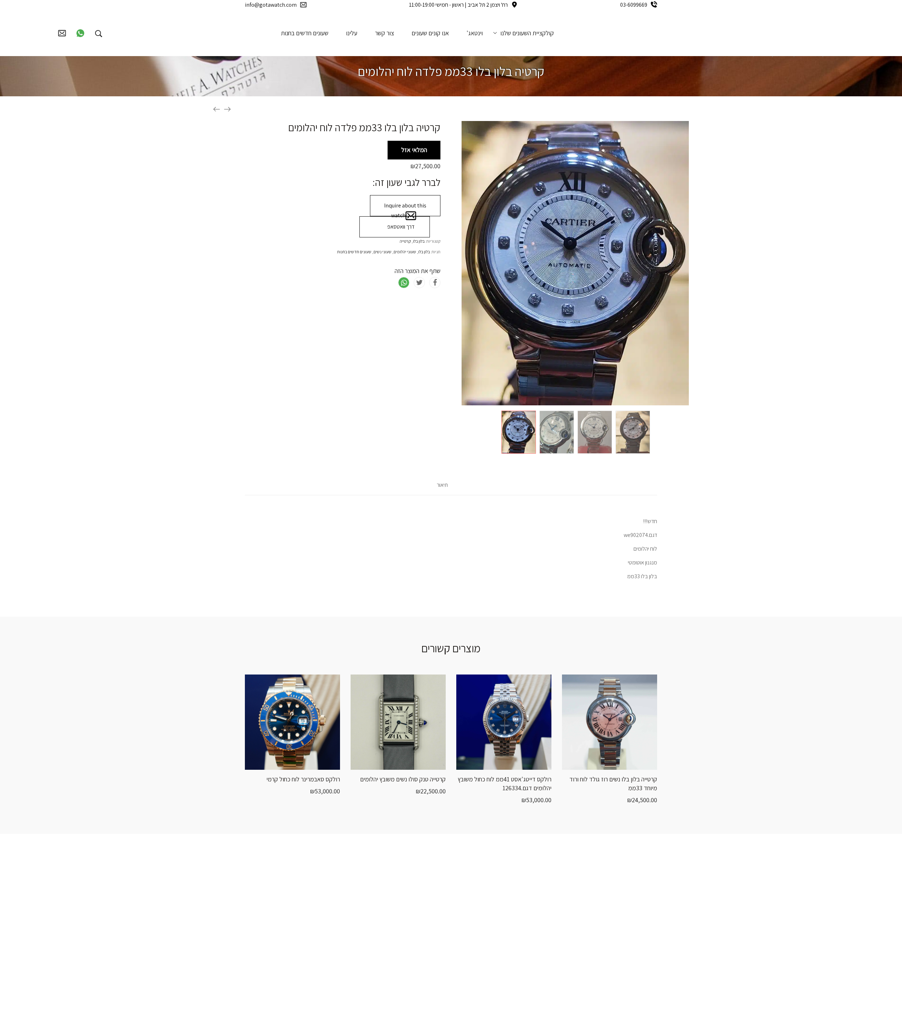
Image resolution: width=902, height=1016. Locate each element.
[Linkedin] (316, 904)
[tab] (442, 489)
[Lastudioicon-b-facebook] (360, 880)
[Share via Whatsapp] (403, 282)
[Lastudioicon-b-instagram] (360, 904)
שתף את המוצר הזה (417, 271)
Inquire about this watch (405, 209)
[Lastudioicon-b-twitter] (338, 880)
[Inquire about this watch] (318, 762)
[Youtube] (338, 904)
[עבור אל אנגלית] (119, 32)
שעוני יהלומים (405, 251)
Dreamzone (524, 997)
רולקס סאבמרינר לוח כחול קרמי (303, 779)
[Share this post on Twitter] (419, 282)
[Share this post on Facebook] (434, 282)
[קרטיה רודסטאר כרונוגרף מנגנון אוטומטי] (227, 109)
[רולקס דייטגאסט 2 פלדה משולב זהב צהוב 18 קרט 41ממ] (216, 109)
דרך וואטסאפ (400, 226)
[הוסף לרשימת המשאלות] (266, 762)
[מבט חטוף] (283, 762)
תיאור (442, 485)
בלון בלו (419, 241)
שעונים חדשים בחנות (354, 251)
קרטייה (405, 241)
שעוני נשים (382, 251)
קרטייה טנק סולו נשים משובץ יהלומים (403, 779)
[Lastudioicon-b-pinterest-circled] (316, 880)
